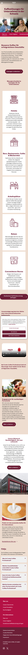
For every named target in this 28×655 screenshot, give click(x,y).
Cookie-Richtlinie (7, 632)
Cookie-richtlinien (12, 324)
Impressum (6, 637)
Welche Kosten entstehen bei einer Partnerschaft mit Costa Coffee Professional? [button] (11, 586)
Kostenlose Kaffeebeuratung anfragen (13, 296)
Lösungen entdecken (13, 71)
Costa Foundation (8, 607)
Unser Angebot (13, 34)
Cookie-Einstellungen (14, 328)
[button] (4, 3)
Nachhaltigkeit (7, 610)
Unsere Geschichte (8, 604)
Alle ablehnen (14, 331)
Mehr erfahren (8, 424)
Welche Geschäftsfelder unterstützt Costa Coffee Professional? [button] (10, 568)
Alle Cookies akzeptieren (14, 335)
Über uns (4, 34)
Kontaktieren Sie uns (9, 541)
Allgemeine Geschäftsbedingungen (12, 635)
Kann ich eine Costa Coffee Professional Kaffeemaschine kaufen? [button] (11, 577)
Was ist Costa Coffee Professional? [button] (9, 559)
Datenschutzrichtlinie (9, 630)
